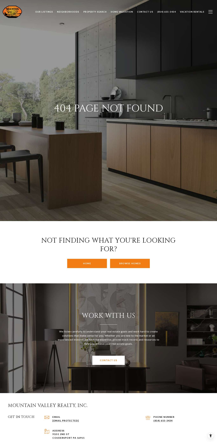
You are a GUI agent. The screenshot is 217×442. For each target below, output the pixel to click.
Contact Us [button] (108, 360)
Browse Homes (130, 263)
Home (87, 263)
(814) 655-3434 (163, 420)
